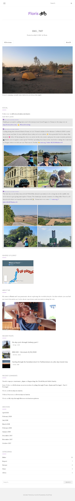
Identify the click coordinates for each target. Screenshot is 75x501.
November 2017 (7, 439)
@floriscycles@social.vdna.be (21, 114)
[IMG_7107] (37, 70)
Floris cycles (6, 119)
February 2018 (7, 428)
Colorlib (36, 495)
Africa (4, 473)
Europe (4, 465)
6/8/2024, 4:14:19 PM (14, 119)
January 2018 (6, 432)
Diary (4, 469)
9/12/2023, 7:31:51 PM (15, 191)
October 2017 (6, 443)
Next (68, 42)
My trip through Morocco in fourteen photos (24, 398)
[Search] (71, 3)
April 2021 (5, 413)
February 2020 (7, 416)
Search (68, 482)
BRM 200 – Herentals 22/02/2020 (24, 352)
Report (4, 461)
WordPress (49, 495)
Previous (8, 42)
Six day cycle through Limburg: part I (25, 342)
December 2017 (7, 435)
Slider (4, 457)
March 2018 (6, 424)
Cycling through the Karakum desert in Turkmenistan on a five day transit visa (40, 362)
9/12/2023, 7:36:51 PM (15, 129)
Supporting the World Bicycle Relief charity (42, 381)
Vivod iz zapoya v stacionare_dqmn (13, 381)
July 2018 (5, 420)
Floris (45, 35)
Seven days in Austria (15, 391)
